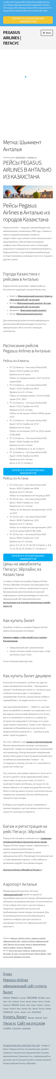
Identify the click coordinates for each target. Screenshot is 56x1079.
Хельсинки (26, 1028)
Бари (10, 1001)
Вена (29, 1008)
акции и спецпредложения (39, 741)
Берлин (34, 1001)
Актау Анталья (15, 950)
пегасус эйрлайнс (24, 947)
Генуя (29, 1012)
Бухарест (6, 1008)
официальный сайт (13, 894)
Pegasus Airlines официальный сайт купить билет (25, 986)
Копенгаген (36, 1012)
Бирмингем (6, 1005)
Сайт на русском (31, 1023)
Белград (28, 1001)
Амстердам (22, 998)
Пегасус (9, 1023)
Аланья (6, 997)
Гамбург (16, 1012)
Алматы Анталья (38, 950)
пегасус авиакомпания (36, 944)
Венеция (35, 1008)
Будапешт (47, 1005)
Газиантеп (8, 1011)
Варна (19, 1008)
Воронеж (48, 1008)
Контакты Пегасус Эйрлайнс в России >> (22, 869)
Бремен (33, 1005)
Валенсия (13, 1008)
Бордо (28, 1005)
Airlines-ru (32, 157)
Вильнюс (42, 1008)
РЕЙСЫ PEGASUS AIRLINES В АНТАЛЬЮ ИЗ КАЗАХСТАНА (27, 169)
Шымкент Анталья (22, 957)
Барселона (16, 1001)
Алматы (26, 950)
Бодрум (15, 1004)
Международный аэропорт (33, 310)
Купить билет (40, 953)
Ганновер (23, 1012)
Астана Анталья (26, 953)
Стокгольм (16, 1028)
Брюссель (40, 1005)
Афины (48, 998)
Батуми (22, 1001)
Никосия (38, 1017)
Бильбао (47, 1001)
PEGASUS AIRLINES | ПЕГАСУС (12, 38)
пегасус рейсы (9, 947)
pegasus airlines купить (20, 938)
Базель (5, 1001)
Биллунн (41, 1001)
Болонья (22, 1005)
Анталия (7, 953)
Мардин (31, 1017)
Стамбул (7, 1028)
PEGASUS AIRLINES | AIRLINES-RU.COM (21, 1045)
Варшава (24, 1008)
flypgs (7, 974)
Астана (15, 953)
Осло (45, 1017)
